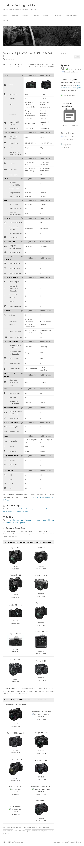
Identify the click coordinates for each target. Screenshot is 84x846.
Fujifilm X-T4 (31, 75)
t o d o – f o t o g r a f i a (19, 5)
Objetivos (36, 15)
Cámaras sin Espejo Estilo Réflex (42, 831)
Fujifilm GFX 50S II (46, 75)
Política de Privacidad (68, 842)
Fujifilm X (6, 834)
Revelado (15, 15)
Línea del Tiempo (71, 15)
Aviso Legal (56, 842)
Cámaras (25, 15)
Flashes (45, 15)
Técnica (5, 15)
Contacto (5, 20)
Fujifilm (28, 831)
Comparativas (57, 15)
